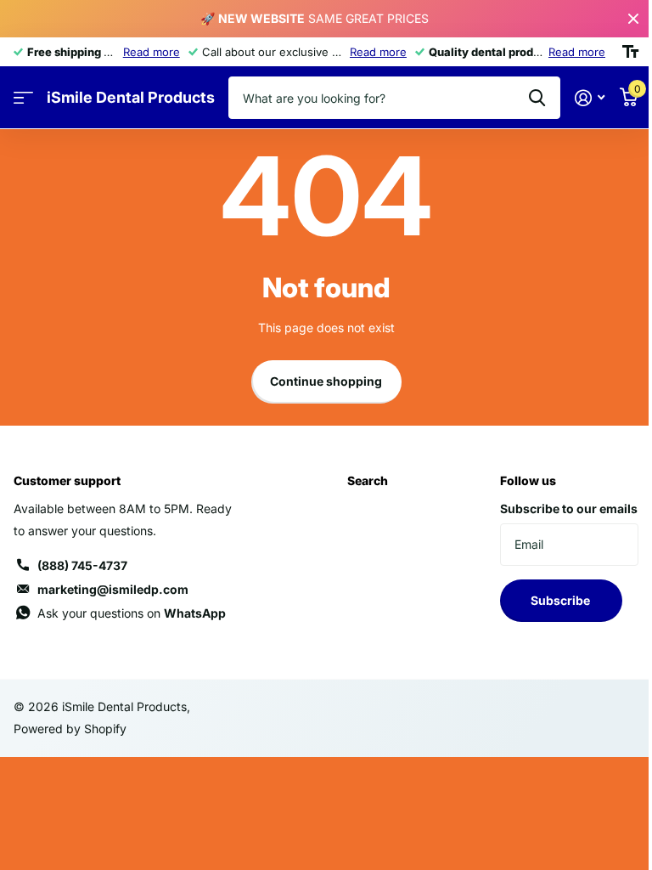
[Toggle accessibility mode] (630, 52)
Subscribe (562, 600)
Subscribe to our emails (569, 508)
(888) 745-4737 (82, 565)
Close (633, 18)
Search (367, 480)
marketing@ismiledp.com (112, 589)
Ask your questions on (131, 613)
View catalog (23, 98)
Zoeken (537, 97)
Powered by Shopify (70, 728)
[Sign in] (589, 98)
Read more (151, 52)
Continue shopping (326, 381)
